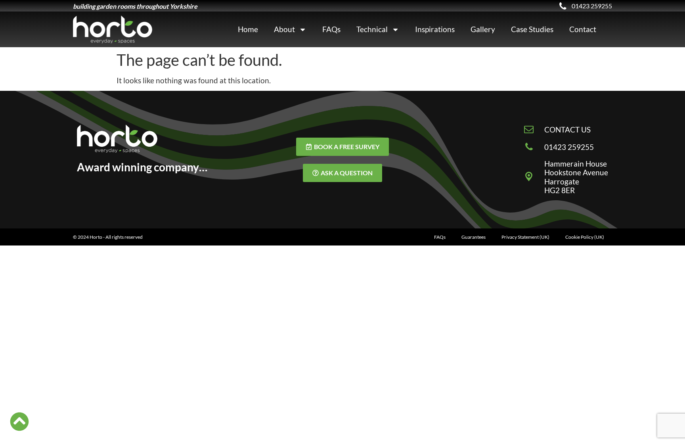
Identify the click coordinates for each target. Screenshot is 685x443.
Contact (582, 29)
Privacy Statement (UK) (525, 237)
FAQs (331, 29)
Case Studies (532, 29)
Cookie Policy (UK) (584, 237)
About (284, 29)
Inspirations (435, 29)
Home (248, 29)
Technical (372, 29)
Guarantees (473, 237)
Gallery (483, 29)
